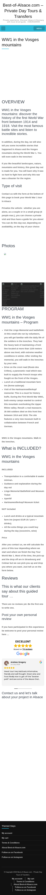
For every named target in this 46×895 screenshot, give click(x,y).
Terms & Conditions (11, 843)
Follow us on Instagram (12, 857)
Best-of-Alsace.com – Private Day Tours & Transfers (23, 11)
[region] (23, 279)
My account (7, 833)
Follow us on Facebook (12, 852)
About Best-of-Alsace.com (13, 848)
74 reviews (27, 649)
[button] (6, 294)
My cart (5, 838)
